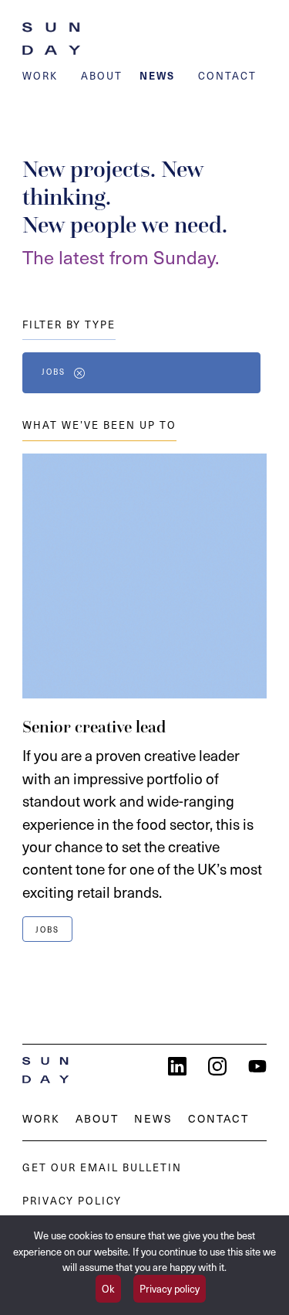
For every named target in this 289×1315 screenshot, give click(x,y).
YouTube (257, 1066)
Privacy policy (169, 1288)
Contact (227, 75)
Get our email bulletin (102, 1167)
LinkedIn (177, 1066)
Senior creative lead (94, 726)
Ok (108, 1288)
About (102, 75)
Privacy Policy (72, 1200)
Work (40, 75)
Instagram (217, 1066)
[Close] (79, 373)
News (157, 75)
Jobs (54, 371)
